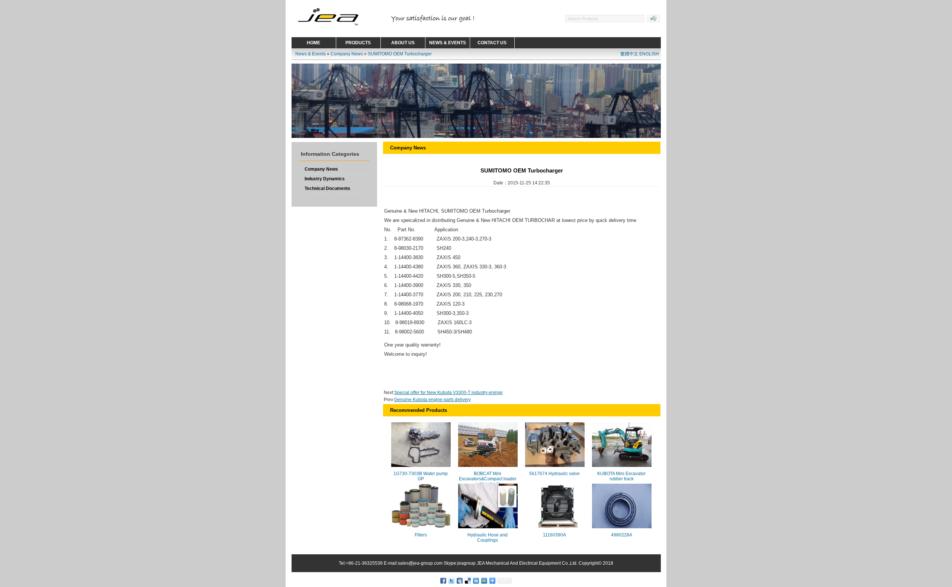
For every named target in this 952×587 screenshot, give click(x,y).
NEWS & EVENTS (447, 42)
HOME (313, 42)
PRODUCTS (358, 42)
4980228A (621, 535)
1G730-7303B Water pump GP (420, 476)
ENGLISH (649, 54)
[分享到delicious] (467, 580)
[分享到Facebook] (443, 580)
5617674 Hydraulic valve (554, 473)
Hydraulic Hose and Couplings (487, 537)
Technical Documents (327, 188)
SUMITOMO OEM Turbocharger (400, 54)
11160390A (554, 535)
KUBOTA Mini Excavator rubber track (621, 476)
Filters (421, 535)
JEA (481, 563)
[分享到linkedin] (476, 580)
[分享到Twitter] (451, 580)
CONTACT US (491, 42)
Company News (347, 54)
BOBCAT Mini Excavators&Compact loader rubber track (488, 479)
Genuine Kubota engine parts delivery (432, 399)
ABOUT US (403, 42)
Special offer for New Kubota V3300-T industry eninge (448, 392)
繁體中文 (629, 54)
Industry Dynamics (325, 178)
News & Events (310, 54)
